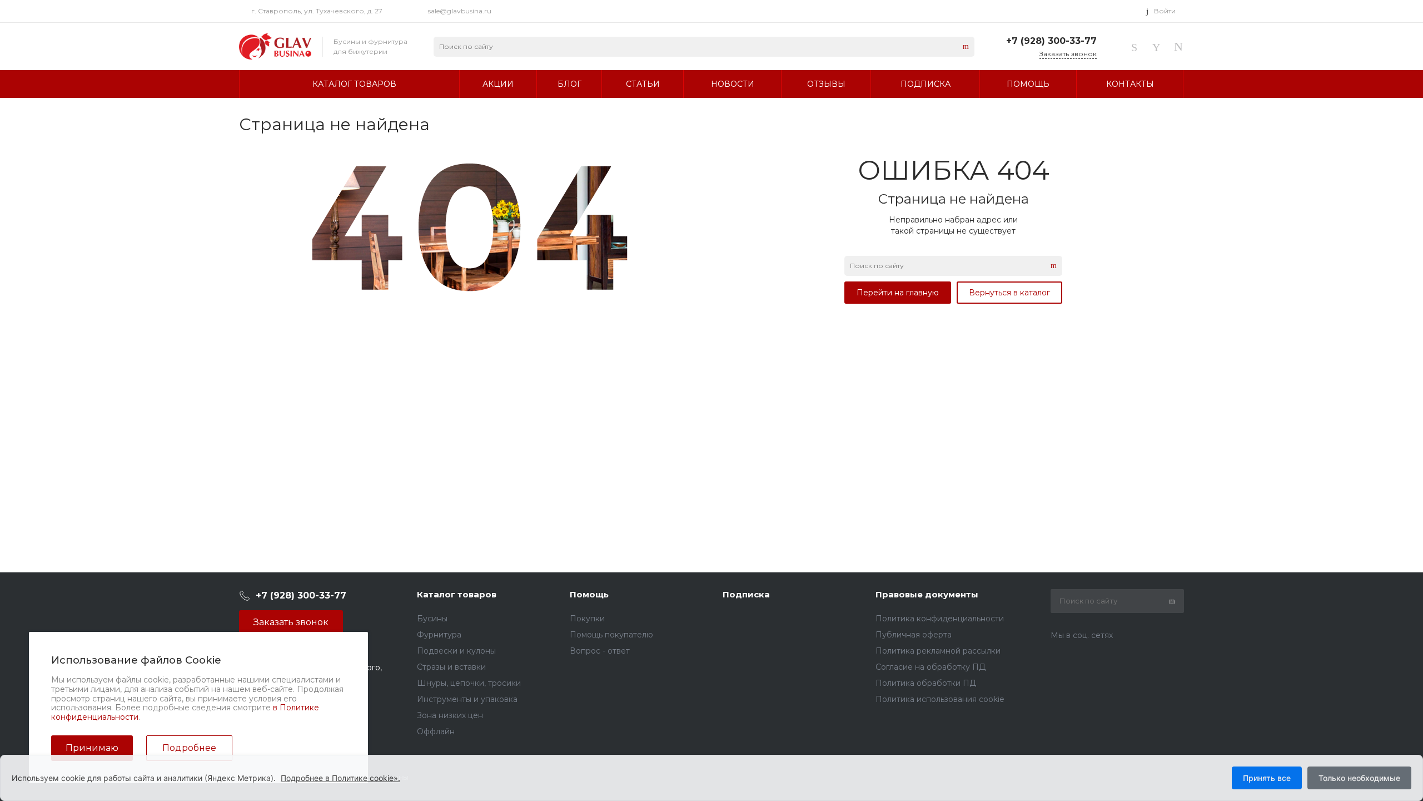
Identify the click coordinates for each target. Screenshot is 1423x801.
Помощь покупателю (611, 635)
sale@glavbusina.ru (459, 11)
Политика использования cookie (939, 699)
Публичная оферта (913, 635)
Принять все (1267, 778)
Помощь (589, 594)
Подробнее (189, 748)
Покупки (587, 619)
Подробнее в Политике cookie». (340, 778)
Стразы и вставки (451, 667)
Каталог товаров (456, 594)
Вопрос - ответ (600, 651)
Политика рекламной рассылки (938, 651)
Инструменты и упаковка (467, 699)
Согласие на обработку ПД (930, 667)
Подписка (746, 594)
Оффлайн (436, 731)
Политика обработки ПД (925, 683)
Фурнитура (439, 635)
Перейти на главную (898, 293)
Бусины (432, 619)
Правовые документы (926, 594)
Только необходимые (1359, 778)
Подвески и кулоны (456, 651)
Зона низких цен (450, 715)
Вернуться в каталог (1009, 293)
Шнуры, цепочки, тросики (469, 683)
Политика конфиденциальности (939, 619)
